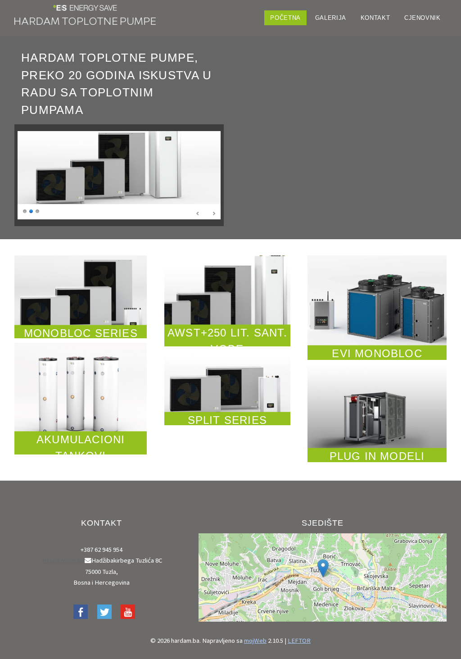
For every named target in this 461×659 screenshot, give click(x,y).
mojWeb (255, 640)
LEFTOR (299, 640)
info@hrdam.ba (63, 560)
